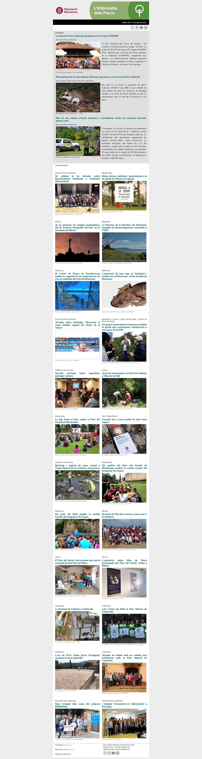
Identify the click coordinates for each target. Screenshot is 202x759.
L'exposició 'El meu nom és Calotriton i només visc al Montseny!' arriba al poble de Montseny (124, 276)
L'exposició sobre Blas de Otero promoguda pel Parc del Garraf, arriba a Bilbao (124, 563)
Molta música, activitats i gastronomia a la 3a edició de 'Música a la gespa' (124, 177)
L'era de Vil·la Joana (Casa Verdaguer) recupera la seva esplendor (77, 656)
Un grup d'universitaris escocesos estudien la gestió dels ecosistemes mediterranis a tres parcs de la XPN (124, 327)
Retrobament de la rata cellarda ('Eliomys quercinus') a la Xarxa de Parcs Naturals (98, 77)
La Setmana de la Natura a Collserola (74, 609)
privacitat (70, 749)
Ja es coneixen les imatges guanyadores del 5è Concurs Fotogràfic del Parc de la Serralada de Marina (77, 227)
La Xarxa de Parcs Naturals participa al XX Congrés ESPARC (87, 36)
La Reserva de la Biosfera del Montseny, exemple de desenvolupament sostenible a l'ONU (124, 227)
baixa (69, 745)
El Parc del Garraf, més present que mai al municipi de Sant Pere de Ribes (77, 561)
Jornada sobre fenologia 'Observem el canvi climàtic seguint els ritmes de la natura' (77, 325)
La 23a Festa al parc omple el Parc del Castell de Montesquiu (77, 420)
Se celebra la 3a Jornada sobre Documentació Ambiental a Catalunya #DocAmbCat (77, 179)
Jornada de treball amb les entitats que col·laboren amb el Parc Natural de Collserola (124, 658)
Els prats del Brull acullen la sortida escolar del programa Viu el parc (77, 515)
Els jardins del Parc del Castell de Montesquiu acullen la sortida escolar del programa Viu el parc (124, 468)
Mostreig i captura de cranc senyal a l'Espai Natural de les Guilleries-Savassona (77, 466)
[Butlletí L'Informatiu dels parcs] (101, 10)
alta (65, 745)
